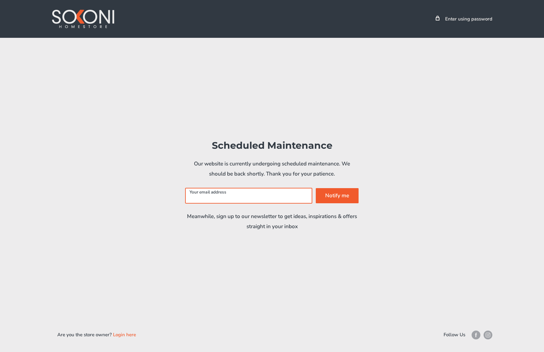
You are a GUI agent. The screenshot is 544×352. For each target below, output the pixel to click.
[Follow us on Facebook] (476, 334)
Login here (124, 335)
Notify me (337, 195)
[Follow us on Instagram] (488, 334)
